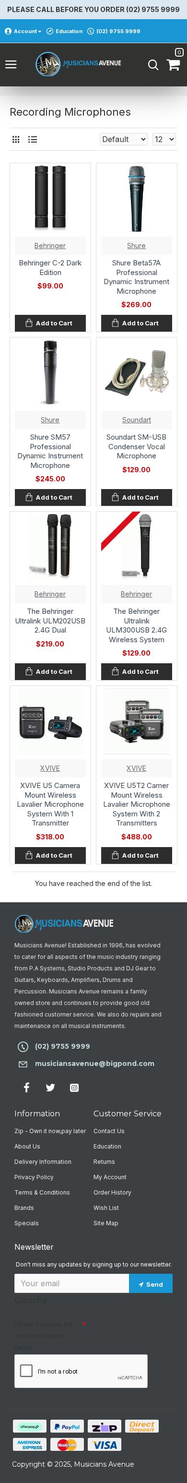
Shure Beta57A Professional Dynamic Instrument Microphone (136, 277)
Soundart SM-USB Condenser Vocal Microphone (136, 446)
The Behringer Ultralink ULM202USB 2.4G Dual (50, 620)
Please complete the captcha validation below (43, 1336)
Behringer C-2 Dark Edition (50, 267)
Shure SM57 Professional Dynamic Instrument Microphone (50, 451)
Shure (136, 245)
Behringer (50, 245)
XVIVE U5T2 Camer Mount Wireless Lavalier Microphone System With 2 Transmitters (136, 804)
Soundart (136, 420)
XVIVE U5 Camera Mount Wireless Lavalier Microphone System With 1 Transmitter (50, 804)
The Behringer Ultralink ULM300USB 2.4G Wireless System (136, 625)
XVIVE (50, 768)
